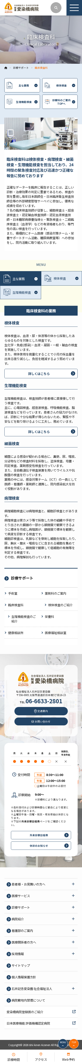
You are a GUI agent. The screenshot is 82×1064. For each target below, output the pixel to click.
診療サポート (20, 907)
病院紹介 (17, 919)
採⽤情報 (17, 953)
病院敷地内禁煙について (28, 1000)
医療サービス (20, 895)
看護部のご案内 (22, 930)
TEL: (41, 702)
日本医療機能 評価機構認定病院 (28, 1023)
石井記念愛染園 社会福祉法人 (31, 988)
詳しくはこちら (39, 373)
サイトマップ (20, 965)
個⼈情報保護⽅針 (23, 977)
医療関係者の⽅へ (23, 942)
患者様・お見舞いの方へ (28, 884)
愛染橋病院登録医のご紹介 (25, 1011)
